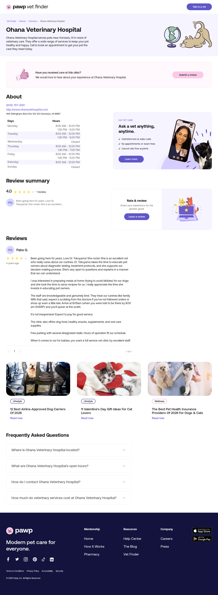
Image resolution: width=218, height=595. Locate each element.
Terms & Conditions (15, 571)
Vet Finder (11, 21)
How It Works (94, 546)
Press (165, 546)
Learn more (131, 159)
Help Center (132, 538)
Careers (167, 538)
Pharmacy (91, 554)
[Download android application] (202, 539)
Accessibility (47, 571)
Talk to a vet (199, 6)
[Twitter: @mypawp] (17, 560)
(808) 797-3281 (15, 105)
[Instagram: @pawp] (26, 560)
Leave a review (137, 216)
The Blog (130, 546)
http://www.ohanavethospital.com (27, 109)
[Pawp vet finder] (27, 6)
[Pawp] (19, 531)
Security (59, 571)
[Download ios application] (202, 531)
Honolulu (33, 21)
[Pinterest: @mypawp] (35, 560)
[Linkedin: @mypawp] (51, 560)
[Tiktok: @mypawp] (43, 560)
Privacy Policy (33, 571)
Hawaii (22, 21)
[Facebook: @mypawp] (8, 560)
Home (88, 538)
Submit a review (188, 75)
